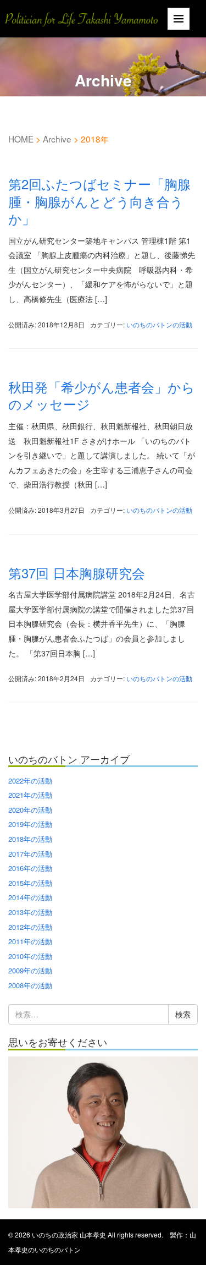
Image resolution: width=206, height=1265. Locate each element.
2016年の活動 (30, 868)
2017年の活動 (30, 853)
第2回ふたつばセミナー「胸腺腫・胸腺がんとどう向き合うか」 (99, 200)
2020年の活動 (30, 809)
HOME (21, 139)
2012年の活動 (30, 927)
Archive (57, 139)
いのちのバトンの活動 (159, 324)
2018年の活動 (30, 839)
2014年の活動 (30, 897)
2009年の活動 (30, 970)
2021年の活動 (30, 795)
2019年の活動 (30, 824)
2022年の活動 (30, 780)
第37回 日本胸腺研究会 (76, 572)
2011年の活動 (30, 941)
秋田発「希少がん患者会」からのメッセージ (101, 395)
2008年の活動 (30, 985)
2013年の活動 (30, 912)
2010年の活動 (30, 956)
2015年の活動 (30, 883)
